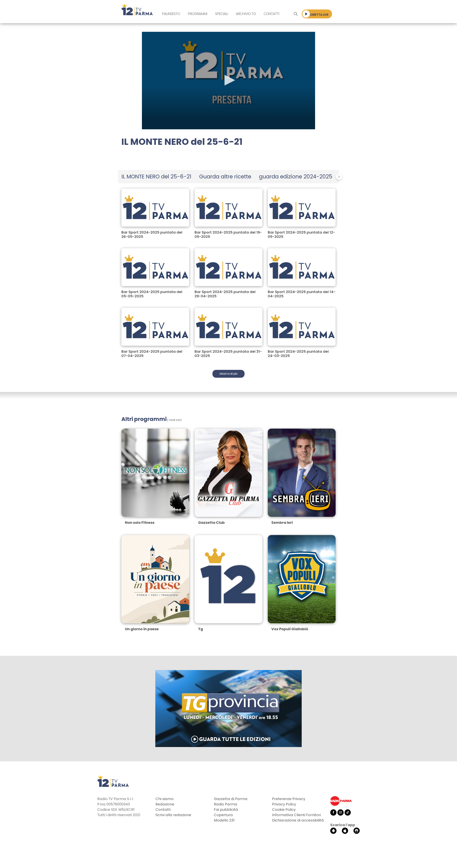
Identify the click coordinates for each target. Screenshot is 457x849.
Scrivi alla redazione (173, 814)
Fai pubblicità (226, 809)
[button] (228, 80)
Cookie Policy (284, 809)
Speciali (221, 13)
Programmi (197, 13)
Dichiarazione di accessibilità (298, 820)
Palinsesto (171, 13)
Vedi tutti (175, 420)
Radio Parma (225, 804)
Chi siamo (164, 798)
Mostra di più (228, 374)
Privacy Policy (284, 804)
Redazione (164, 804)
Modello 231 (224, 820)
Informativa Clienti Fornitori (296, 814)
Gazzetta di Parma (230, 798)
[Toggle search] (295, 14)
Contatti (271, 13)
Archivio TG (246, 13)
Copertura (223, 814)
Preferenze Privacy (288, 798)
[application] (228, 80)
